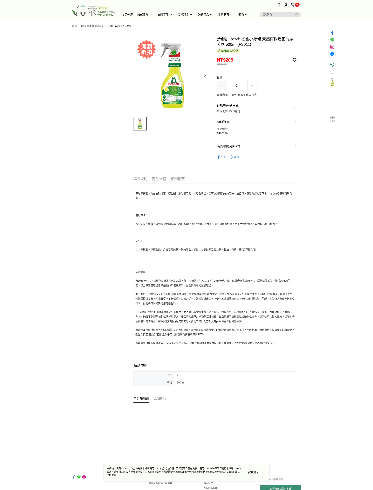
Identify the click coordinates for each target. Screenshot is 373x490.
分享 (224, 157)
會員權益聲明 (211, 488)
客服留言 (208, 483)
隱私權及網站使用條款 (160, 483)
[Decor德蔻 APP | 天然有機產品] (93, 10)
